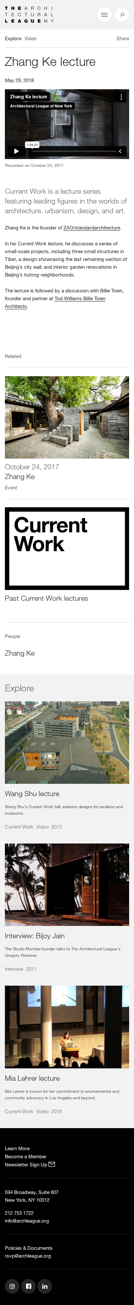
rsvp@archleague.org (28, 1256)
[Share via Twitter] (103, 39)
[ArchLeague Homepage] (29, 14)
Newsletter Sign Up (26, 1164)
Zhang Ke (19, 476)
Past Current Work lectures (46, 598)
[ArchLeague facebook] (29, 1287)
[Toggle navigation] (104, 14)
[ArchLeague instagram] (13, 1287)
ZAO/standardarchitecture (91, 227)
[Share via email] (93, 39)
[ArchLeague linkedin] (45, 1287)
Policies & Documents (29, 1248)
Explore (13, 38)
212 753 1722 (19, 1213)
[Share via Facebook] (110, 39)
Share (122, 38)
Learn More (17, 1148)
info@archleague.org (27, 1221)
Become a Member (26, 1156)
